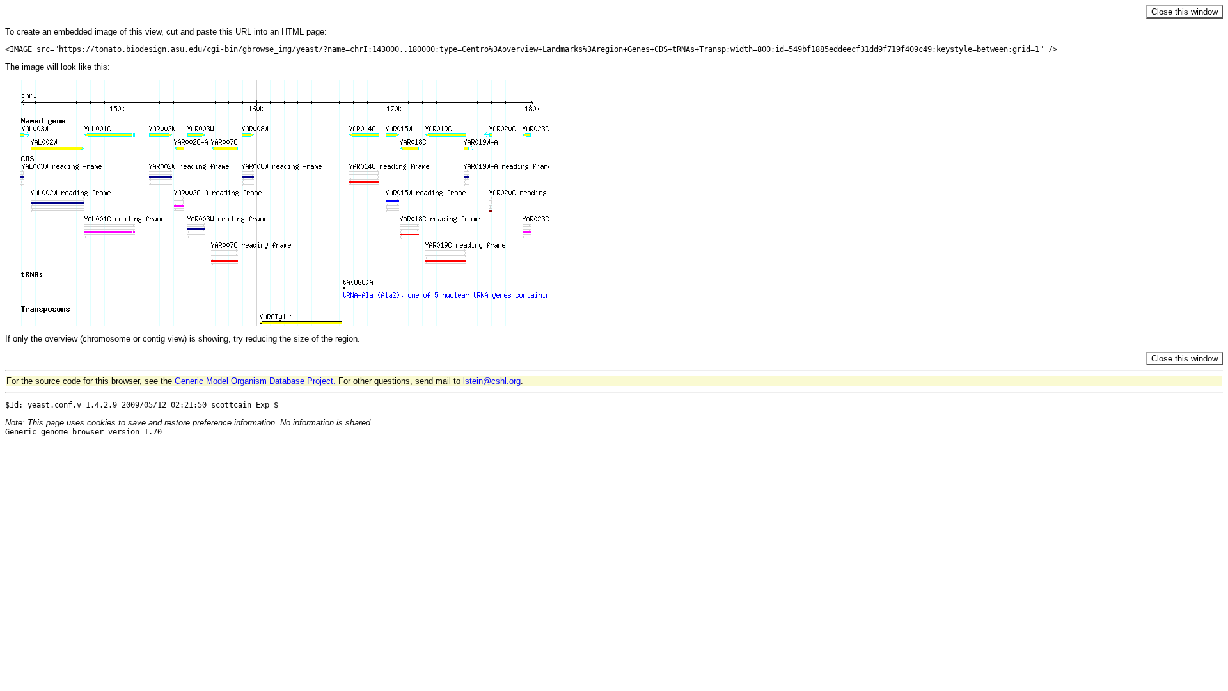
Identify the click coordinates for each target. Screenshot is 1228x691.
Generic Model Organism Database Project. (255, 381)
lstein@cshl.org (492, 381)
